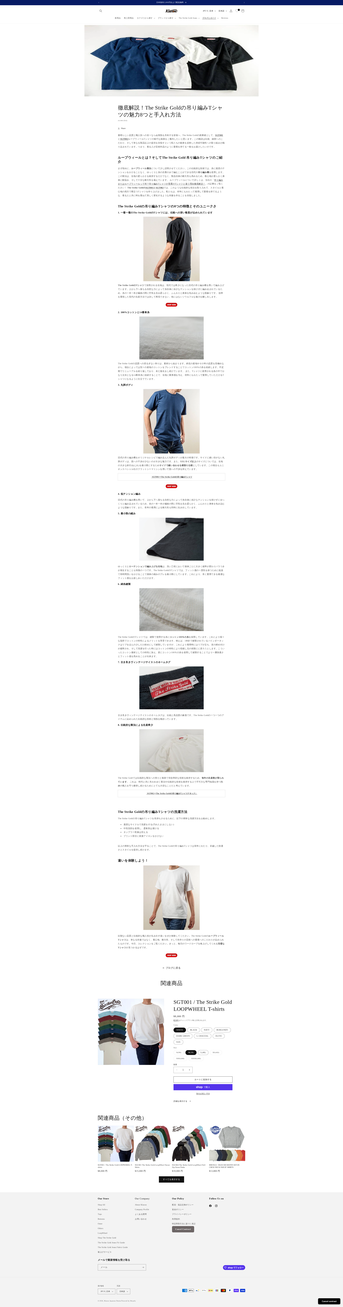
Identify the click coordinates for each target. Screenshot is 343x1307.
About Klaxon (141, 1205)
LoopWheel (102, 1233)
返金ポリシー (178, 1209)
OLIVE (218, 1036)
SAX (178, 1042)
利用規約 (176, 1219)
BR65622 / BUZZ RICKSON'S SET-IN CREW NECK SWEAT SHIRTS (224, 1166)
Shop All (101, 1205)
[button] (101, 11)
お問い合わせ (141, 1219)
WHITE (179, 1030)
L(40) (203, 1052)
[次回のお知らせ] (244, 2)
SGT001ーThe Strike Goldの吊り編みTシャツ (172, 477)
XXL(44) (181, 1059)
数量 (175, 1065)
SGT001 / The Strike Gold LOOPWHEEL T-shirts (115, 1166)
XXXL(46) (197, 1059)
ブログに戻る (173, 968)
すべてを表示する (171, 1179)
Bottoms (101, 1219)
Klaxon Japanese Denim (112, 1301)
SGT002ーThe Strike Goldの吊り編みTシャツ (167, 793)
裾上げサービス (104, 1252)
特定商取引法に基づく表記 (183, 1224)
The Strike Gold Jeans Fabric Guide (113, 1247)
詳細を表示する (181, 1101)
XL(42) (217, 1053)
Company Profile (142, 1209)
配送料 (176, 1020)
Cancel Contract (183, 1229)
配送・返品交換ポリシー (183, 1205)
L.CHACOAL (203, 1036)
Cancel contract (329, 1301)
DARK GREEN (183, 1036)
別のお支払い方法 (203, 1094)
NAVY (207, 1030)
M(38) (191, 1052)
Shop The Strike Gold (107, 1238)
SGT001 (219, 135)
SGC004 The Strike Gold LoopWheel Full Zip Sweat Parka (188, 1166)
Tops (100, 1214)
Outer (100, 1224)
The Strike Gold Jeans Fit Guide (111, 1243)
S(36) (179, 1053)
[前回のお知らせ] (99, 2)
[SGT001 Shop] (171, 304)
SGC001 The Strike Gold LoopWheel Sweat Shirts (152, 1166)
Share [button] (123, 128)
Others (100, 1228)
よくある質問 (141, 1214)
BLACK (193, 1030)
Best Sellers (103, 1209)
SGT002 (124, 139)
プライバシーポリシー (182, 1214)
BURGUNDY (222, 1030)
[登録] (143, 1267)
